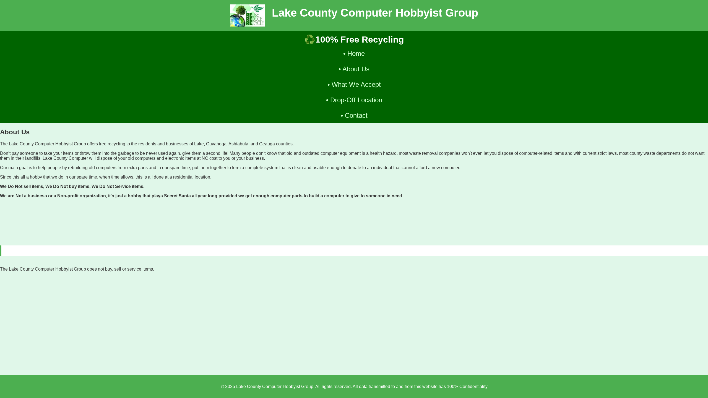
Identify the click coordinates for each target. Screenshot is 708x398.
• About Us (354, 69)
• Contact (354, 115)
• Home (354, 53)
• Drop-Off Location (354, 100)
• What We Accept (354, 84)
